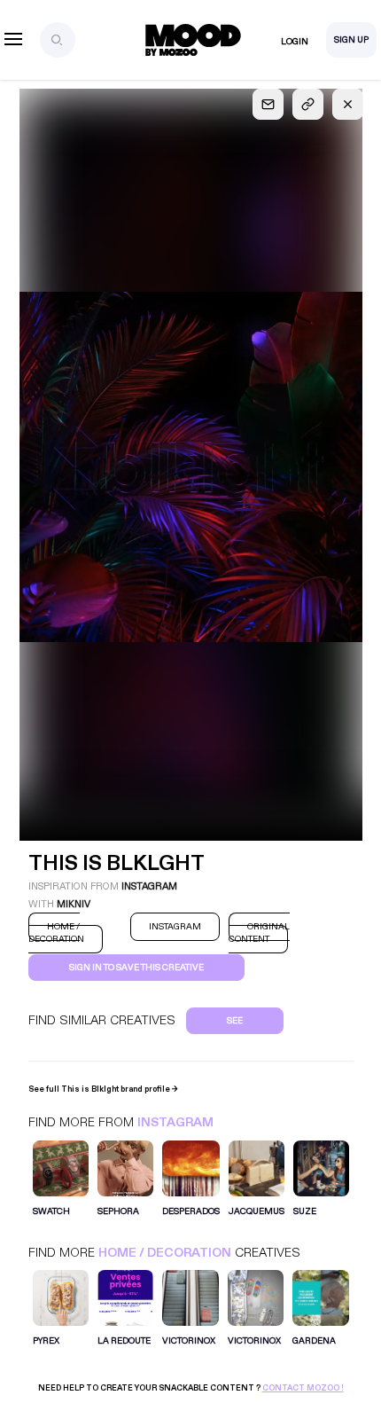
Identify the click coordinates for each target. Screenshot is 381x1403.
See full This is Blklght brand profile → (103, 1089)
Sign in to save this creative (136, 967)
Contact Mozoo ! (303, 1388)
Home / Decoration (164, 1252)
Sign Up (351, 40)
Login (294, 41)
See (235, 1021)
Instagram (175, 1122)
